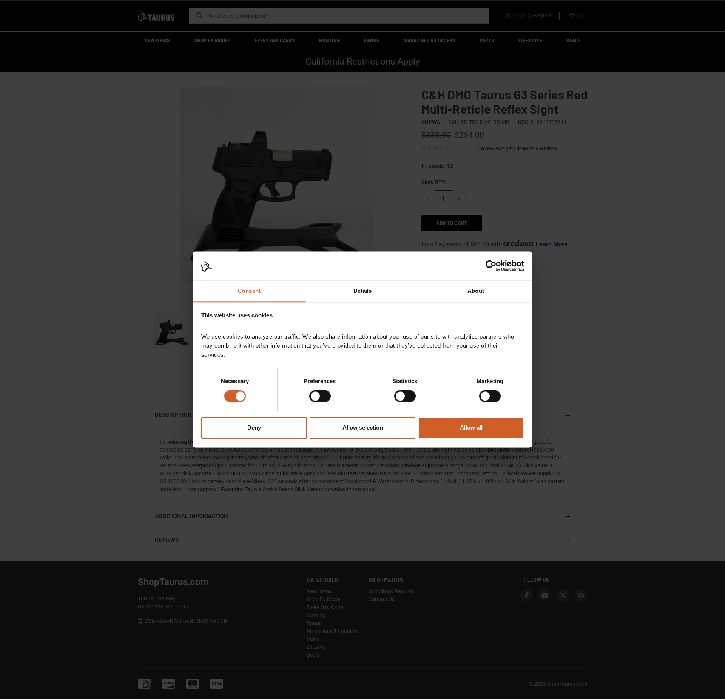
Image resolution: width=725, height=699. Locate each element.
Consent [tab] (249, 291)
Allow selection (362, 427)
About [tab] (475, 291)
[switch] (320, 396)
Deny (254, 427)
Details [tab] (362, 291)
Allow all (471, 427)
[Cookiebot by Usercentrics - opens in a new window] (491, 266)
